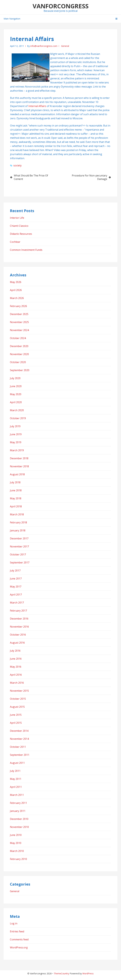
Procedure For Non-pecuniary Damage (89, 177)
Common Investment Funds (26, 250)
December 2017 (19, 538)
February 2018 (18, 522)
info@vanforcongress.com (43, 45)
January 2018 (17, 530)
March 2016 (17, 682)
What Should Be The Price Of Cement (31, 177)
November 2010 (19, 827)
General (65, 45)
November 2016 (19, 626)
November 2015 (19, 690)
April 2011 (16, 787)
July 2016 (15, 650)
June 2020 (16, 386)
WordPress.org (19, 947)
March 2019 (17, 450)
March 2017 (17, 602)
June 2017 (16, 578)
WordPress (88, 973)
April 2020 (16, 402)
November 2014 (19, 739)
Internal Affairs (37, 106)
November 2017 (19, 546)
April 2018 (16, 506)
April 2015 (16, 723)
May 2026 (15, 282)
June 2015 (16, 714)
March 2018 (17, 514)
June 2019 (16, 434)
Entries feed (17, 931)
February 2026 (18, 306)
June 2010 (16, 835)
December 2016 (19, 618)
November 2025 (19, 322)
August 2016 (17, 642)
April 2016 (16, 674)
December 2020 (19, 346)
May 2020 (15, 394)
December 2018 (19, 458)
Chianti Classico (19, 226)
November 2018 (19, 466)
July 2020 (15, 378)
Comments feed (19, 939)
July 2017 (15, 570)
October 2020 (18, 362)
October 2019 (18, 418)
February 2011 (18, 803)
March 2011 (17, 795)
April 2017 (16, 594)
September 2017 (19, 562)
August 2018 (17, 474)
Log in (13, 923)
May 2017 (15, 586)
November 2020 (19, 354)
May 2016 (15, 666)
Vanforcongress (61, 6)
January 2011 (17, 811)
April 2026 (16, 290)
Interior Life (17, 218)
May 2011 (15, 779)
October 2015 (18, 698)
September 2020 (19, 370)
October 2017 (18, 554)
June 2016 (16, 658)
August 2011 (17, 763)
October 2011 (18, 747)
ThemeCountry (61, 973)
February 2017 (18, 610)
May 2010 (15, 843)
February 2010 (18, 859)
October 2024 (18, 338)
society (17, 165)
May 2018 (15, 498)
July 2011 (15, 771)
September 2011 (19, 755)
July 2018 (15, 482)
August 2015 (17, 706)
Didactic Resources (21, 234)
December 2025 (19, 314)
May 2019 (15, 442)
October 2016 (18, 634)
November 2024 (19, 330)
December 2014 (19, 731)
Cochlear (15, 242)
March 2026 (17, 298)
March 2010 (17, 851)
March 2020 (17, 410)
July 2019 (15, 426)
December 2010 (19, 819)
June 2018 (16, 490)
